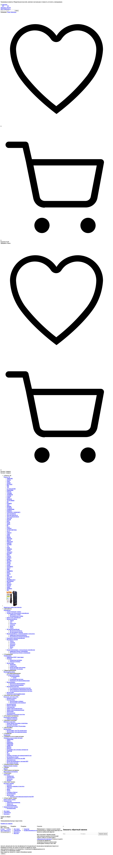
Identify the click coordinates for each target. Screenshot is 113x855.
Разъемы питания (12, 724)
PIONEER (9, 503)
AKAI (8, 505)
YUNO (8, 534)
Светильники (10, 777)
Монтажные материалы (11, 771)
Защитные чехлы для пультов (12, 607)
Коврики (9, 785)
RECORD (9, 560)
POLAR (9, 563)
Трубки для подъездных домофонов (18, 613)
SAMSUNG (10, 478)
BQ (7, 525)
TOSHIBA (9, 493)
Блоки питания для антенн (17, 667)
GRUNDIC (9, 588)
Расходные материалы (10, 717)
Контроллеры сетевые (16, 701)
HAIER (8, 587)
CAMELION (10, 745)
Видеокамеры (11, 682)
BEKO (8, 555)
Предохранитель (12, 805)
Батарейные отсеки (12, 757)
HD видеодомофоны (16, 631)
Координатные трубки (16, 616)
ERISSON (9, 499)
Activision (12, 644)
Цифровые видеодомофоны (18, 635)
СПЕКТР (9, 533)
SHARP (9, 483)
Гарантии (26, 829)
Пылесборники (11, 793)
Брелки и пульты (12, 698)
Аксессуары (10, 663)
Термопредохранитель (13, 802)
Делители (13, 664)
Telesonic (9, 552)
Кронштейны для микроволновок (17, 732)
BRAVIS (9, 537)
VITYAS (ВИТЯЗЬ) (12, 530)
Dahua (11, 628)
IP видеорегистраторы (16, 679)
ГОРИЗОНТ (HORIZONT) (13, 512)
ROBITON (9, 751)
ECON (8, 522)
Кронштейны (7, 729)
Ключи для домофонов (14, 617)
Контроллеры (11, 700)
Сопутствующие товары (14, 611)
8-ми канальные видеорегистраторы (21, 689)
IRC (8, 502)
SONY (8, 481)
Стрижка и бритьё (12, 792)
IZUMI (8, 565)
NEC (8, 590)
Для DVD (9, 518)
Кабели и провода (12, 719)
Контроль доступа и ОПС (11, 697)
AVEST (8, 568)
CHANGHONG (10, 509)
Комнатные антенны (16, 660)
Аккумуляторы (11, 760)
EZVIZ (14, 678)
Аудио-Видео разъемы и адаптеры (17, 723)
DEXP (8, 572)
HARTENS (9, 538)
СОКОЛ (9, 556)
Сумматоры (13, 666)
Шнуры (6, 768)
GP (7, 752)
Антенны (9, 658)
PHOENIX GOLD (11, 580)
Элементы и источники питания (13, 738)
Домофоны (7, 610)
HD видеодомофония (13, 629)
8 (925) (9, 829)
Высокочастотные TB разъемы (16, 726)
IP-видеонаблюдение (13, 675)
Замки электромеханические (15, 710)
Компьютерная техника (10, 766)
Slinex (11, 626)
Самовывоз (7, 812)
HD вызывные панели (16, 632)
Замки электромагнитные (14, 708)
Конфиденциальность (30, 830)
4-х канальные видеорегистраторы (20, 688)
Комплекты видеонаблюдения (16, 694)
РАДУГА (9, 558)
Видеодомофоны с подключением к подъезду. (21, 633)
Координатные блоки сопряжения (20, 653)
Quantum (12, 645)
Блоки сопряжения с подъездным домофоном (21, 650)
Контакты (7, 814)
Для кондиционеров (13, 516)
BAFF (8, 521)
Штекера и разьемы (9, 722)
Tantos (12, 620)
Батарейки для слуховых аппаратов (17, 749)
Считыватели (11, 707)
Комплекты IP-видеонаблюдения (20, 680)
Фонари (9, 780)
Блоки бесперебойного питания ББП (17, 761)
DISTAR (9, 519)
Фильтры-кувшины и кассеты (15, 786)
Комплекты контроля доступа (16, 714)
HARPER (9, 543)
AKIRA (8, 524)
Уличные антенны (15, 661)
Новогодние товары (10, 799)
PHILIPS (9, 491)
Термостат (10, 804)
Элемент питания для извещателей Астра (19, 755)
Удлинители (10, 776)
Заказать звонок (6, 7)
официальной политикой (44, 839)
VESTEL (9, 585)
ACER (8, 547)
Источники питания (12, 763)
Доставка (7, 811)
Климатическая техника (11, 807)
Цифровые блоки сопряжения (19, 651)
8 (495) (3, 829)
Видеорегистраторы (13, 686)
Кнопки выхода (11, 704)
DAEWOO (9, 511)
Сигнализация (11, 713)
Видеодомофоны (12, 619)
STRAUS (9, 528)
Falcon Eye (13, 623)
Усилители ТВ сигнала (16, 669)
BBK (8, 486)
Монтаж (16, 833)
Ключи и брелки (11, 705)
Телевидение (7, 655)
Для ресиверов (11, 514)
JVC (8, 487)
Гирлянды (10, 779)
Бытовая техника (9, 783)
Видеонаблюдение (9, 672)
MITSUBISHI (10, 581)
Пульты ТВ (7, 477)
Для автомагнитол (12, 515)
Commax (12, 625)
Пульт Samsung (11, 12)
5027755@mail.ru (5, 9)
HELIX (8, 578)
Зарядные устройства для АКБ (16, 758)
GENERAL (9, 549)
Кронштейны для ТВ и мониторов (17, 730)
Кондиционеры (11, 808)
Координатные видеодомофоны (19, 636)
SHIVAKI (9, 506)
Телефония (7, 735)
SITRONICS (10, 566)
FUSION (9, 496)
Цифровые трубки (15, 614)
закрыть (3, 853)
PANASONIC (10, 490)
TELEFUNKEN (10, 500)
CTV (11, 622)
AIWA (8, 569)
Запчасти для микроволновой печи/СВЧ (22, 796)
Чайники (9, 788)
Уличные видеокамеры (17, 685)
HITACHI (9, 584)
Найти (16, 10)
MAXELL (9, 746)
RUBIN (8, 559)
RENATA (9, 748)
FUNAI (8, 497)
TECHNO (9, 544)
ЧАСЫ (8, 791)
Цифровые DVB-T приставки (15, 657)
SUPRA (9, 480)
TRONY (9, 550)
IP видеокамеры (15, 676)
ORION (8, 562)
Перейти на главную (6, 823)
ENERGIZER (10, 744)
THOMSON (10, 494)
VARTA (8, 741)
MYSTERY (9, 484)
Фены (8, 789)
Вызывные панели (12, 639)
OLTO (8, 531)
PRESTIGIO (10, 541)
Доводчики (10, 711)
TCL (8, 546)
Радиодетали (8, 801)
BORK (8, 536)
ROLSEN (9, 553)
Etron (8, 527)
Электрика (7, 774)
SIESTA (9, 540)
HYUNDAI (9, 508)
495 (3, 6)
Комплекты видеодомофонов (16, 638)
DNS (8, 575)
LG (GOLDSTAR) (11, 489)
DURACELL (10, 742)
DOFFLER (9, 577)
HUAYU (9, 574)
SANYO (9, 582)
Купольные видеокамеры (17, 683)
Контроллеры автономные (18, 702)
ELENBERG (10, 571)
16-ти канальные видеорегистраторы (21, 691)
